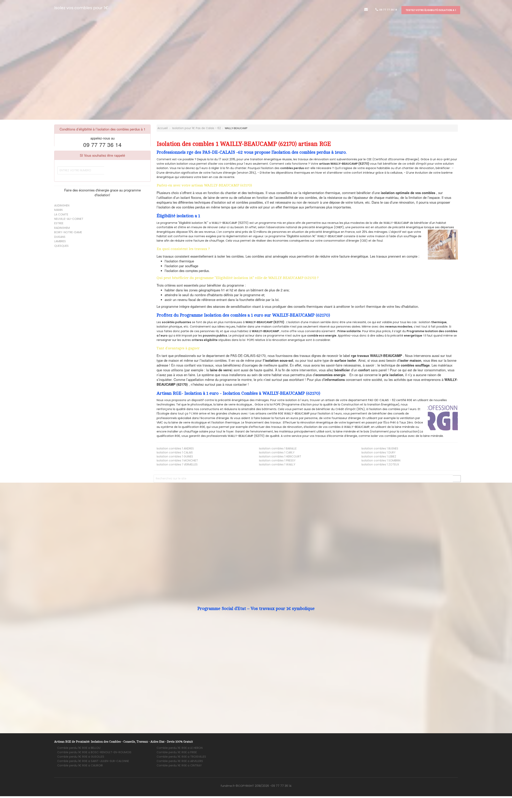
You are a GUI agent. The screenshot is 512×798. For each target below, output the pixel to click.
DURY (378, 452)
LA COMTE (61, 214)
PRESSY (277, 460)
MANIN (58, 210)
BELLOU (78, 748)
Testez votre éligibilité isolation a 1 (431, 10)
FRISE (177, 752)
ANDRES (175, 448)
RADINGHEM (62, 228)
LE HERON (180, 748)
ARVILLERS (180, 761)
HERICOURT (280, 456)
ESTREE (58, 223)
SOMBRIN (380, 460)
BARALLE (278, 448)
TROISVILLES (181, 757)
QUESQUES (61, 246)
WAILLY (277, 464)
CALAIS (175, 452)
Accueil (162, 128)
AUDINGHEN (61, 205)
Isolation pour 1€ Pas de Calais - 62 (196, 128)
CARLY (277, 452)
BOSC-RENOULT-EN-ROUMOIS (94, 752)
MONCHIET (177, 460)
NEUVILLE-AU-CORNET (68, 219)
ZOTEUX (380, 464)
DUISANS (59, 237)
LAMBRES (60, 241)
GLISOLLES (80, 757)
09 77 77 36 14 (388, 9)
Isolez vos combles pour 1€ (81, 8)
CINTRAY (179, 765)
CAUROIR (80, 765)
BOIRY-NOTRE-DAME (68, 232)
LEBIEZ (378, 456)
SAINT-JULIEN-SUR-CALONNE (93, 761)
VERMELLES (177, 464)
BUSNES (379, 448)
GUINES (175, 456)
